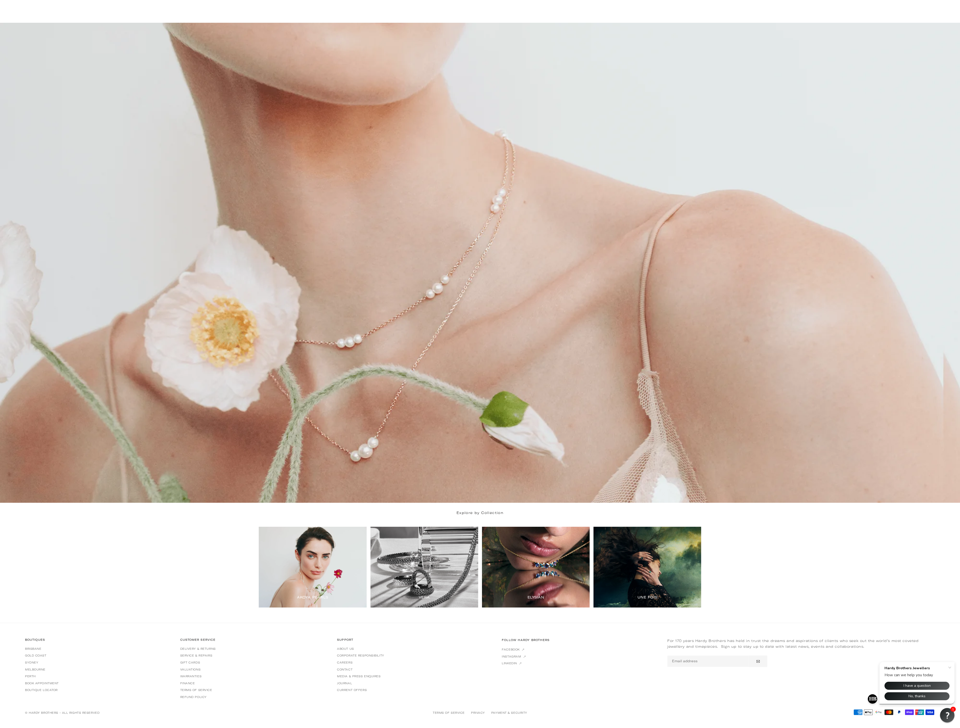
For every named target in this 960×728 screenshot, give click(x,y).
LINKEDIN (510, 663)
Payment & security (509, 712)
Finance (187, 683)
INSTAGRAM (512, 656)
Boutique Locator (41, 690)
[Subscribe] (758, 661)
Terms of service (196, 690)
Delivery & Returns (198, 648)
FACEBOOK (511, 649)
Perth (30, 676)
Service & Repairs (196, 655)
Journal (344, 683)
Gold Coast (35, 655)
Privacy (478, 712)
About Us (345, 648)
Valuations (190, 669)
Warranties (191, 676)
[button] (691, 567)
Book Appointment (42, 683)
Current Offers (352, 690)
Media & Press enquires (358, 676)
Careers (344, 662)
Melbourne (35, 669)
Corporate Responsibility (360, 655)
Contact (344, 669)
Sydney (31, 662)
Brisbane (33, 648)
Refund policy (193, 697)
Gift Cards (190, 662)
